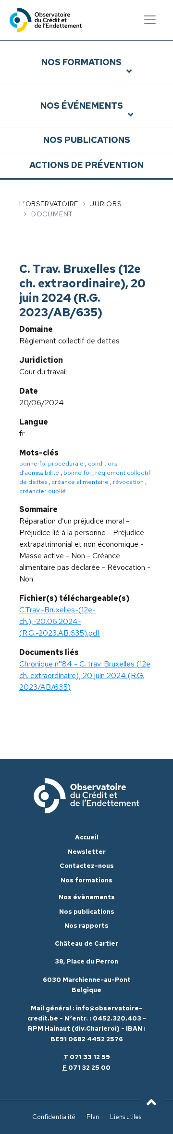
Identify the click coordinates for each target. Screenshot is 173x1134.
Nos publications (86, 139)
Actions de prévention (86, 164)
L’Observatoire (48, 203)
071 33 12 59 (90, 1057)
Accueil (87, 837)
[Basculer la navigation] (149, 19)
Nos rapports (86, 925)
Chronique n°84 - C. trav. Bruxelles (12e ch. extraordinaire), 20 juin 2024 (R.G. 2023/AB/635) (84, 675)
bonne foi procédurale (51, 463)
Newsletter (87, 852)
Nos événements (81, 105)
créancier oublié (42, 491)
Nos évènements (87, 897)
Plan (92, 1117)
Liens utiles (125, 1117)
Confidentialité (53, 1117)
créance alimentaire (80, 482)
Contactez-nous (87, 866)
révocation (128, 482)
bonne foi (77, 472)
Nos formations (81, 62)
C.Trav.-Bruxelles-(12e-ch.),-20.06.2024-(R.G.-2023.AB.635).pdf (59, 621)
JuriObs (106, 203)
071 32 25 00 (89, 1067)
